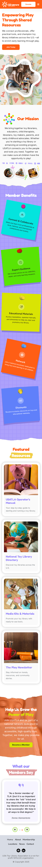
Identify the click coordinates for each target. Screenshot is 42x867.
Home (10, 839)
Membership (29, 839)
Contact (30, 844)
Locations (12, 844)
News (22, 844)
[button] (38, 4)
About (18, 839)
